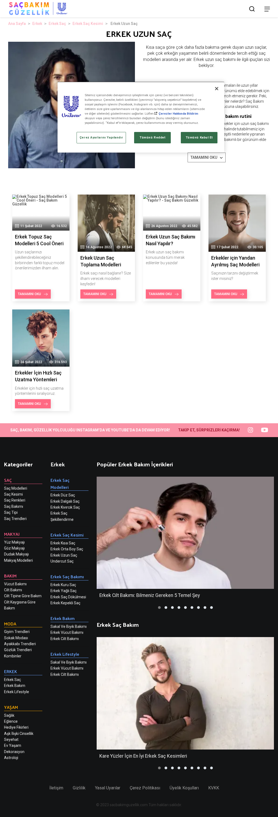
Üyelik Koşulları (184, 787)
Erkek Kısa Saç (62, 543)
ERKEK (10, 671)
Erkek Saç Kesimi (87, 23)
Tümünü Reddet (152, 137)
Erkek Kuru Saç (63, 585)
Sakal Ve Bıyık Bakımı (68, 626)
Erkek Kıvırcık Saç (65, 507)
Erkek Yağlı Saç (63, 591)
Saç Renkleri (14, 500)
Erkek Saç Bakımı (67, 576)
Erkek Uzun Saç (63, 555)
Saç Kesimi (13, 494)
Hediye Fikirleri (16, 727)
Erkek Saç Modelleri (60, 483)
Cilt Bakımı (13, 590)
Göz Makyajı (14, 548)
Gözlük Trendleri (18, 650)
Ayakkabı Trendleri (20, 644)
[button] (159, 607)
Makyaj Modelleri (18, 560)
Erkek (37, 23)
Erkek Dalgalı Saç (65, 501)
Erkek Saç (57, 23)
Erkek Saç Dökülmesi (68, 597)
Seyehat (11, 739)
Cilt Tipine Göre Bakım (23, 596)
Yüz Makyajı (14, 542)
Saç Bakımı (13, 506)
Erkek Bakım (14, 685)
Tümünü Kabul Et (199, 137)
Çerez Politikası (145, 787)
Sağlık (9, 715)
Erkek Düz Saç (62, 495)
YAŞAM (11, 707)
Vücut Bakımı (15, 584)
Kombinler (12, 656)
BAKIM (10, 576)
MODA (10, 624)
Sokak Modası (16, 638)
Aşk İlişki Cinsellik (18, 733)
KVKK (213, 787)
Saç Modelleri (15, 488)
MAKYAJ (12, 534)
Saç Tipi (11, 512)
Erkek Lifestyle (16, 692)
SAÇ (8, 480)
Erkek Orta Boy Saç (66, 549)
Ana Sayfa (17, 23)
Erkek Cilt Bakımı (64, 639)
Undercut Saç (62, 561)
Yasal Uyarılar (107, 787)
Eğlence (11, 721)
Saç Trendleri (15, 518)
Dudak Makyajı (16, 554)
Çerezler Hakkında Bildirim (178, 113)
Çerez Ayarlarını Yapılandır (101, 137)
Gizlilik (79, 787)
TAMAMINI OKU (204, 157)
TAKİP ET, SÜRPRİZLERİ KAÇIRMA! (209, 430)
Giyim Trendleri (17, 631)
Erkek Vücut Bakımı (66, 632)
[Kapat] (217, 89)
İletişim (56, 787)
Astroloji (11, 757)
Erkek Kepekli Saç (65, 603)
